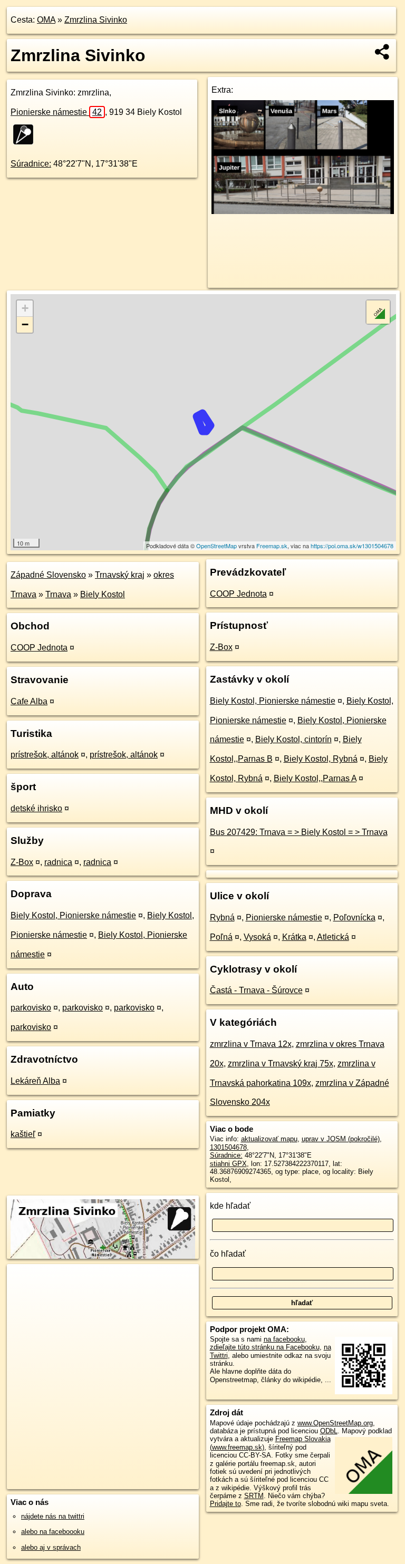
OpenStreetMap (216, 545)
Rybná (222, 917)
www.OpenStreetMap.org (335, 1423)
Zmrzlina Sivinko (95, 19)
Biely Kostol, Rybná (321, 758)
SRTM (254, 1496)
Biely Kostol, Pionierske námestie (73, 915)
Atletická (333, 936)
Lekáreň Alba (35, 1080)
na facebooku (284, 1339)
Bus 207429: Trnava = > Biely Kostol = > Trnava (299, 832)
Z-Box (22, 862)
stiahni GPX (228, 1164)
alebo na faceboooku (52, 1532)
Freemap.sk (271, 545)
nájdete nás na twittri (52, 1516)
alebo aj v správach (51, 1547)
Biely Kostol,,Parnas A (315, 778)
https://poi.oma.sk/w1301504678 (352, 545)
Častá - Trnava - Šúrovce (256, 990)
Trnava (58, 594)
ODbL (329, 1431)
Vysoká (257, 936)
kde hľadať (230, 1205)
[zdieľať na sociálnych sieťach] (382, 51)
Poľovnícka (354, 917)
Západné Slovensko (48, 574)
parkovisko (31, 1007)
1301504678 (228, 1147)
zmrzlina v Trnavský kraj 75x (280, 1063)
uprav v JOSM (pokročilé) (341, 1139)
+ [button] (25, 308)
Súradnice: (31, 163)
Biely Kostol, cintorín (293, 739)
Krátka (294, 936)
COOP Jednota (39, 647)
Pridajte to (225, 1504)
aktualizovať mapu (269, 1139)
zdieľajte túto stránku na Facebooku (265, 1347)
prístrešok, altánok (45, 754)
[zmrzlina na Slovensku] (26, 134)
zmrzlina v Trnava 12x (251, 1044)
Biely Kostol (102, 594)
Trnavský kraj (119, 574)
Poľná (221, 936)
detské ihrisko (36, 808)
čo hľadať (228, 1253)
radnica (58, 862)
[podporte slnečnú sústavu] (302, 211)
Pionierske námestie (56, 112)
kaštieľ (23, 1134)
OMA (46, 19)
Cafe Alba (29, 701)
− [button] (25, 324)
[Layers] (378, 312)
